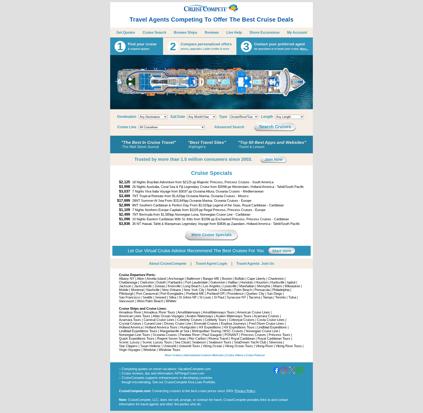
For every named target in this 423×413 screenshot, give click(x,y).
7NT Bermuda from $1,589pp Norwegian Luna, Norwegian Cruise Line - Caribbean (191, 214)
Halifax (233, 282)
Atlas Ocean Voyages (168, 316)
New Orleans (171, 290)
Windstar (149, 350)
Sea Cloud (181, 342)
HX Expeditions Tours (239, 327)
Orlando (226, 290)
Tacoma (254, 297)
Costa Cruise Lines (271, 320)
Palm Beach (243, 290)
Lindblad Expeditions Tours (138, 331)
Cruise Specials (211, 173)
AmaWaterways (189, 312)
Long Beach (191, 286)
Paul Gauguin (212, 335)
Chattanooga (128, 282)
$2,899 (124, 205)
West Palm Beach (150, 301)
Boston (227, 278)
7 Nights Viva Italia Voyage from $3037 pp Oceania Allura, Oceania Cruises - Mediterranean (197, 191)
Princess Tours (279, 335)
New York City (194, 290)
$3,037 (124, 191)
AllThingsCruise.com (189, 373)
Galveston (217, 282)
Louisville (230, 286)
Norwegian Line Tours (134, 335)
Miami (277, 286)
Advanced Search (229, 127)
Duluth (161, 282)
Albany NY (126, 278)
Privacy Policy (245, 391)
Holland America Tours (161, 327)
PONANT (231, 335)
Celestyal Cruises (241, 320)
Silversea (275, 342)
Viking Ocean (212, 346)
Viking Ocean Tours (239, 346)
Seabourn (199, 342)
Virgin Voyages (130, 350)
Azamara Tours (130, 320)
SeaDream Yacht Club (250, 342)
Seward (160, 297)
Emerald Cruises (206, 323)
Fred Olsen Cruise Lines (266, 323)
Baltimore (193, 278)
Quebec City (255, 293)
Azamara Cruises (266, 316)
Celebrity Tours (215, 320)
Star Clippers (128, 346)
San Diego (274, 293)
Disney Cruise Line (177, 323)
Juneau (159, 286)
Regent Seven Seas (171, 338)
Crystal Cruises (130, 323)
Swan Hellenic (150, 346)
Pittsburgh (126, 293)
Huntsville (277, 282)
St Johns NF (188, 297)
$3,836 (124, 224)
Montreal (137, 290)
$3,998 (124, 187)
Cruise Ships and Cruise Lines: (143, 308)
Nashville (153, 290)
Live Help (234, 32)
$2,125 (124, 182)
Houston (262, 282)
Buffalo (240, 278)
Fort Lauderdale (196, 282)
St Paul (219, 297)
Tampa (268, 297)
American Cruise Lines (253, 312)
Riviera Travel (218, 338)
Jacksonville (143, 286)
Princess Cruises (253, 335)
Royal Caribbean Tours (274, 338)
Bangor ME (211, 278)
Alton (140, 278)
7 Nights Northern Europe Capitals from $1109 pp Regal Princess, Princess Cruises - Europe (198, 210)
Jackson (125, 286)
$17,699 (123, 200)
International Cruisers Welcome (204, 355)
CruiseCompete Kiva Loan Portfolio (189, 382)
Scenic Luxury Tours (157, 342)
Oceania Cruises (165, 335)
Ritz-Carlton (197, 338)
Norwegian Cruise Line (262, 331)
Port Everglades (172, 293)
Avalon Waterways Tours (233, 316)
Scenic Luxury (129, 342)
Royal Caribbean (243, 338)
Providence (235, 293)
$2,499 (124, 214)
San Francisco (129, 297)
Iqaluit (291, 282)
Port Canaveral (147, 293)
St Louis (205, 297)
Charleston (276, 278)
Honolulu (246, 282)
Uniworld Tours (189, 346)
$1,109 (124, 210)
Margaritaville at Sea (174, 331)
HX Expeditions (210, 327)
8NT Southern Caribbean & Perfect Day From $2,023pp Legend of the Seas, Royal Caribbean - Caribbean (208, 205)
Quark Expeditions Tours (136, 338)
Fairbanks (175, 282)
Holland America (131, 327)
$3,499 (124, 196)
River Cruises (173, 355)
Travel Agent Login (211, 263)
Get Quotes (125, 32)
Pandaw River (190, 335)
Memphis (264, 286)
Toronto (280, 297)
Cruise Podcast (255, 355)
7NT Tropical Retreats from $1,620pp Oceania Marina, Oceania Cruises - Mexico (190, 196)
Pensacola (262, 290)
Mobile (123, 290)
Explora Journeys (233, 323)
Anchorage (176, 278)
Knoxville (174, 286)
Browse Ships (185, 32)
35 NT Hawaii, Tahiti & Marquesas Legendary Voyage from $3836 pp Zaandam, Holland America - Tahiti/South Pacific (216, 224)
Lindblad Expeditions (272, 327)
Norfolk (212, 290)
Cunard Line (152, 323)
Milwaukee (292, 286)
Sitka (172, 297)
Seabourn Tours (220, 342)
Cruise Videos (234, 355)
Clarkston (147, 282)
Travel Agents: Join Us (255, 263)
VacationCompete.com (194, 369)
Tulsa (292, 297)
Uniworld (169, 346)
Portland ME (195, 293)
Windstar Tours (169, 350)
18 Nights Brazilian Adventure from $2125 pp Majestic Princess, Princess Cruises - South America (202, 182)
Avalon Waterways (199, 316)
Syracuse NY (236, 297)
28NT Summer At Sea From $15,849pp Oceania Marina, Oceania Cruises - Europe (191, 200)
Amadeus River (130, 312)
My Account (297, 32)
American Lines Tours (134, 316)
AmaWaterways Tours (219, 312)
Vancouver (126, 301)
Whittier (171, 301)
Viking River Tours (289, 346)
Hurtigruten (188, 327)
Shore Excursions (264, 32)
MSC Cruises (233, 331)
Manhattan (246, 286)
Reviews (212, 32)
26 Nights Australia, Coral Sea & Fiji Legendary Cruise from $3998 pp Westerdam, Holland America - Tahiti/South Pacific (218, 187)
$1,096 (124, 219)
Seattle (147, 297)
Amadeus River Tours (159, 312)
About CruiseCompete (167, 263)
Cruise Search (154, 32)
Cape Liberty (256, 278)
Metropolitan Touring (206, 331)
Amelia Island (156, 278)
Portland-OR (216, 293)
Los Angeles (212, 286)
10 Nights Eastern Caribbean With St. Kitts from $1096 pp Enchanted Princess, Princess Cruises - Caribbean (210, 219)
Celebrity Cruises (189, 320)
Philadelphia (280, 290)
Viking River (264, 346)
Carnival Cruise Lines (159, 320)
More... (304, 48)
